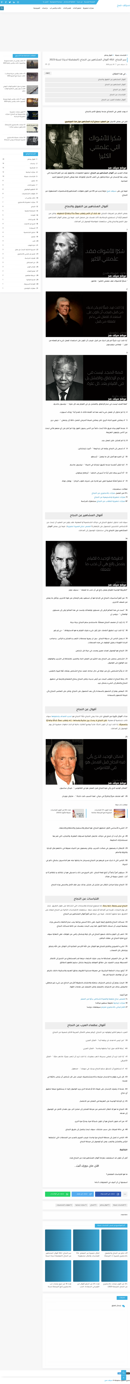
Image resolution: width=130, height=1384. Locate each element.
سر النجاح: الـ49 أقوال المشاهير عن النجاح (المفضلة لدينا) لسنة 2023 (58, 1254)
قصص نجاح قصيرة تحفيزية (79, 527)
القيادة (32, 215)
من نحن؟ (80, 2)
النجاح (92, 1205)
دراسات (45, 8)
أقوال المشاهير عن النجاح (115, 85)
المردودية (37, 8)
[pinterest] (1, 2)
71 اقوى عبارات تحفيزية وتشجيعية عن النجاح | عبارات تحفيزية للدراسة (15, 114)
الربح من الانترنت (29, 224)
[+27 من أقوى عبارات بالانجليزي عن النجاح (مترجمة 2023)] (114, 1271)
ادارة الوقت (31, 245)
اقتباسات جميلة (120, 55)
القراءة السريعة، (29, 284)
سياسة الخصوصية (56, 2)
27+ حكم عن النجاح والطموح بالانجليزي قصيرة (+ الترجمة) (115, 1254)
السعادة (32, 228)
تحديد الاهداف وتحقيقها (61, 717)
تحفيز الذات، (31, 185)
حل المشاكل (30, 263)
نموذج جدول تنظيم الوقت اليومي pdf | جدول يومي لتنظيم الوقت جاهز (14, 89)
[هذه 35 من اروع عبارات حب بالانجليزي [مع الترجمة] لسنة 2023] (58, 1271)
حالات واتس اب (55, 8)
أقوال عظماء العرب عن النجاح (113, 100)
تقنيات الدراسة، (29, 258)
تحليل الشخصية (29, 232)
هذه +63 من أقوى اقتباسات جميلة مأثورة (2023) (61, 811)
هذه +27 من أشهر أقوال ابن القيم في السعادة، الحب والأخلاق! (88, 1285)
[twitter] (10, 2)
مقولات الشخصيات (63, 1205)
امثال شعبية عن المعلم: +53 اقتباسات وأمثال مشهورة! (87, 1254)
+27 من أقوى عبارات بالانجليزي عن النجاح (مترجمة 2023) (115, 1285)
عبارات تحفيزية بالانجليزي (26, 202)
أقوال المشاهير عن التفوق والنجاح (112, 80)
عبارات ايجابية (119, 1003)
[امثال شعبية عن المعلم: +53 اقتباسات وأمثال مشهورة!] (86, 1240)
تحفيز (33, 181)
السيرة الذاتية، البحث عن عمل (25, 250)
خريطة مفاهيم (30, 276)
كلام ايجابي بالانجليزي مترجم (113, 1007)
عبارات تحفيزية (88, 8)
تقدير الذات (67, 8)
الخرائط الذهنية (30, 211)
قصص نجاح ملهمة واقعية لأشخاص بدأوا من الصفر (103, 999)
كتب (33, 241)
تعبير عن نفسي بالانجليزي (26, 254)
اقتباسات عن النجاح (118, 95)
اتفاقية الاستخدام (69, 2)
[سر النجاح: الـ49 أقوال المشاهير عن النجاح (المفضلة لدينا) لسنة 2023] (58, 1240)
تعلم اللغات (31, 271)
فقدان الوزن (31, 267)
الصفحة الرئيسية (89, 2)
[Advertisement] (65, 32)
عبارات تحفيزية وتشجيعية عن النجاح (109, 497)
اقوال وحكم (108, 55)
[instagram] (18, 2)
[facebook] (5, 2)
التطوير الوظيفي (29, 189)
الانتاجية (32, 168)
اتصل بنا (45, 2)
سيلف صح (123, 5)
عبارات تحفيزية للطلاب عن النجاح (111, 502)
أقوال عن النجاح (119, 90)
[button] (108, 1194)
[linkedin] (14, 2)
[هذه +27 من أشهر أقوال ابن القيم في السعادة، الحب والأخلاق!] (86, 1271)
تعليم (33, 237)
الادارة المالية (30, 280)
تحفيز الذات (77, 8)
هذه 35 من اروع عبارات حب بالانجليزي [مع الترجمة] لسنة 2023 (59, 1285)
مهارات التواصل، (29, 288)
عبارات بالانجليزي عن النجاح (103, 493)
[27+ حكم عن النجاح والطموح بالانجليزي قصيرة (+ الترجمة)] (114, 1240)
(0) (46, 64)
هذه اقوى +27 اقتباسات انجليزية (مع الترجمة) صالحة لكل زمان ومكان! (102, 811)
